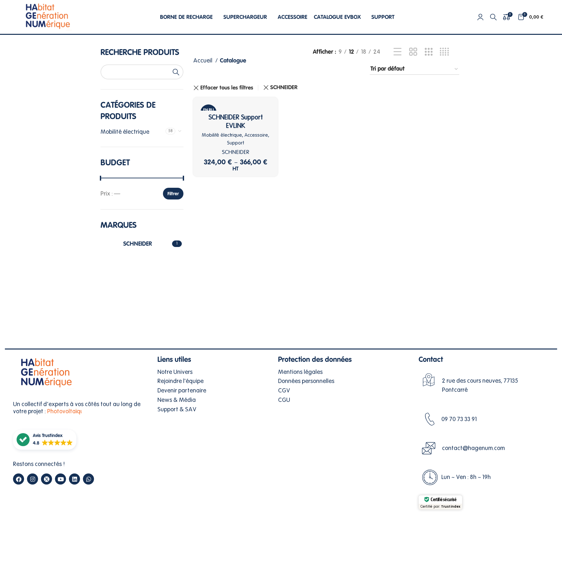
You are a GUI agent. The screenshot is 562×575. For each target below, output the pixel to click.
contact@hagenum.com (473, 448)
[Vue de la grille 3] (428, 52)
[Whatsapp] (88, 479)
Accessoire (256, 135)
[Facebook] (18, 479)
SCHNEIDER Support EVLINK (235, 121)
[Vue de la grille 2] (413, 52)
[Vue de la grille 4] (444, 52)
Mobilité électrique (124, 131)
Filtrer (173, 194)
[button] (44, 440)
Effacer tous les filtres (226, 87)
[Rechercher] (493, 16)
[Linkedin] (74, 479)
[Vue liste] (397, 52)
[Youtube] (60, 479)
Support (235, 143)
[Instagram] (32, 479)
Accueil (203, 60)
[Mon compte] (480, 16)
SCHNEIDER (284, 87)
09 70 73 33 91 (459, 419)
